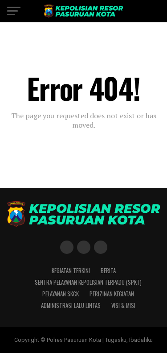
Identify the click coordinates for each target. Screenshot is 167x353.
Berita (108, 270)
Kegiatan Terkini (71, 270)
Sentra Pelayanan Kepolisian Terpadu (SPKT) (88, 282)
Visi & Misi (123, 305)
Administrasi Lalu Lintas (71, 305)
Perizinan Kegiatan (112, 294)
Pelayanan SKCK (60, 294)
